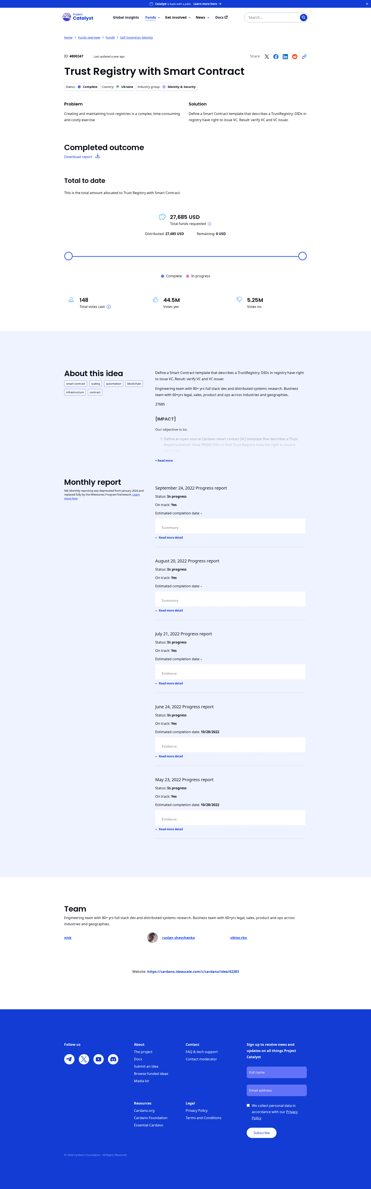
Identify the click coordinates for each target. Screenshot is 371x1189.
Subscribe (262, 1132)
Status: (81, 87)
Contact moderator (201, 1059)
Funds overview (89, 37)
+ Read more (164, 461)
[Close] (367, 4)
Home (68, 37)
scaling (95, 384)
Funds (150, 17)
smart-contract (75, 384)
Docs (138, 1059)
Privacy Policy (197, 1110)
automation (113, 384)
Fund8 (110, 37)
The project (143, 1051)
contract (95, 392)
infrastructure (75, 392)
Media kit (141, 1081)
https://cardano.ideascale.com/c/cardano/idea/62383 (193, 971)
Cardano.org (144, 1110)
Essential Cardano (148, 1125)
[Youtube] (98, 1059)
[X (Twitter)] (84, 1059)
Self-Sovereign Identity (136, 37)
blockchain (134, 384)
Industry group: (167, 87)
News (200, 17)
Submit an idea (146, 1066)
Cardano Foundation (150, 1117)
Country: (117, 87)
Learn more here (205, 4)
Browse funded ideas (151, 1073)
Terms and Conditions (203, 1117)
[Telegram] (69, 1059)
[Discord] (113, 1059)
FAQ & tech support (202, 1051)
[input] (267, 17)
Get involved (176, 17)
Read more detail (171, 537)
